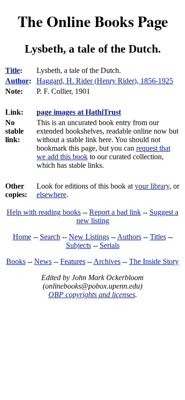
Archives (106, 261)
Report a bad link (115, 212)
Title (12, 70)
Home (22, 237)
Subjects (78, 245)
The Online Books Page (93, 21)
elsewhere (51, 195)
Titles (158, 237)
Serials (110, 245)
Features (72, 261)
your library (152, 186)
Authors (129, 237)
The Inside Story (154, 261)
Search (50, 237)
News (43, 261)
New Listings (89, 237)
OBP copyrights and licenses (91, 295)
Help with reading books (44, 212)
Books (16, 261)
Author (17, 81)
